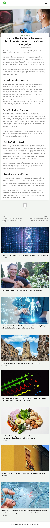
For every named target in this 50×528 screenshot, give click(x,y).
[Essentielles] (4, 3)
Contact (38, 524)
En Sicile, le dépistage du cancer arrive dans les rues (20, 363)
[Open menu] (47, 3)
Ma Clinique (33, 524)
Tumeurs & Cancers (25, 35)
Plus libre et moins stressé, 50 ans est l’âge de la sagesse (21, 290)
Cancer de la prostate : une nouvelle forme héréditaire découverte (25, 255)
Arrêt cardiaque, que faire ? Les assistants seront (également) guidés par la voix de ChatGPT (11, 219)
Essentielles (26, 524)
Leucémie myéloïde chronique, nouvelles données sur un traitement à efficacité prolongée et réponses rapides (39, 219)
